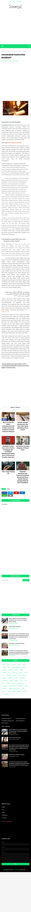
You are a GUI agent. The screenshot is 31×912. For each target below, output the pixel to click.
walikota (24, 691)
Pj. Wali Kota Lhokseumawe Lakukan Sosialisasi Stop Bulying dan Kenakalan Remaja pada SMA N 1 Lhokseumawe (19, 652)
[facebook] (11, 1)
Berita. (24, 667)
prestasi (16, 680)
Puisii (8, 683)
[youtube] (20, 1)
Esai (9, 672)
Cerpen (21, 670)
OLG (27, 870)
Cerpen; (4, 672)
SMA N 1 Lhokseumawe (14, 688)
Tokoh (8, 691)
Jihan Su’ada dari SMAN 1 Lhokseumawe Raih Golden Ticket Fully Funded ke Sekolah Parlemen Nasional (8, 427)
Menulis (4, 678)
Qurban (13, 683)
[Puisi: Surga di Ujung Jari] (8, 466)
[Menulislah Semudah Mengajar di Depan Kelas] (22, 440)
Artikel (8, 51)
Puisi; (3, 683)
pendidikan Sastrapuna (8, 721)
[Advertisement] (15, 27)
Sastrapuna (6, 61)
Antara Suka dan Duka (15, 626)
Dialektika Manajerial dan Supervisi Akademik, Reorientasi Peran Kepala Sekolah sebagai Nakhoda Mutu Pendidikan (22, 477)
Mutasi (16, 678)
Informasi (8, 675)
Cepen (16, 670)
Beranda (4, 51)
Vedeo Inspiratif (16, 691)
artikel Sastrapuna (6, 718)
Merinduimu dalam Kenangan (16, 643)
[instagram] (17, 1)
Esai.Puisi (14, 672)
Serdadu (4, 688)
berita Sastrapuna (20, 718)
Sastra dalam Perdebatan (14, 142)
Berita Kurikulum (16, 667)
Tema (3, 691)
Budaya (10, 670)
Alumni (8, 664)
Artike (19, 664)
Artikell (3, 667)
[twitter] (14, 1)
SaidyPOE (4, 686)
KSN (19, 675)
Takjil (23, 688)
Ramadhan (20, 683)
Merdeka (10, 678)
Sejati (26, 686)
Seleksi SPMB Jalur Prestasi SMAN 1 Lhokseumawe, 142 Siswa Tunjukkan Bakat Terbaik (18, 620)
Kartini (14, 675)
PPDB (11, 680)
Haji (3, 675)
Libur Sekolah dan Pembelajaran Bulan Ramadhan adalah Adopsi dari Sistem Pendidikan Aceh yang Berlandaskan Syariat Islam (19, 636)
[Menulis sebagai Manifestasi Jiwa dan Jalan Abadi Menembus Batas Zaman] (22, 416)
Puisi (26, 680)
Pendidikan (22, 678)
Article (14, 664)
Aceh (3, 664)
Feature (21, 672)
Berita (9, 667)
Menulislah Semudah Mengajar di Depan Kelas (22, 448)
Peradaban (5, 680)
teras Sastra (5, 723)
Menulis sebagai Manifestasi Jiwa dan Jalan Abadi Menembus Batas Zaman (22, 426)
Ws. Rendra (5, 694)
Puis (21, 680)
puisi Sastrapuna (20, 721)
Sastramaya (12, 686)
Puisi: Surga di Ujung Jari (8, 472)
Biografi (4, 670)
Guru (26, 672)
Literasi (24, 675)
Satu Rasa (20, 686)
